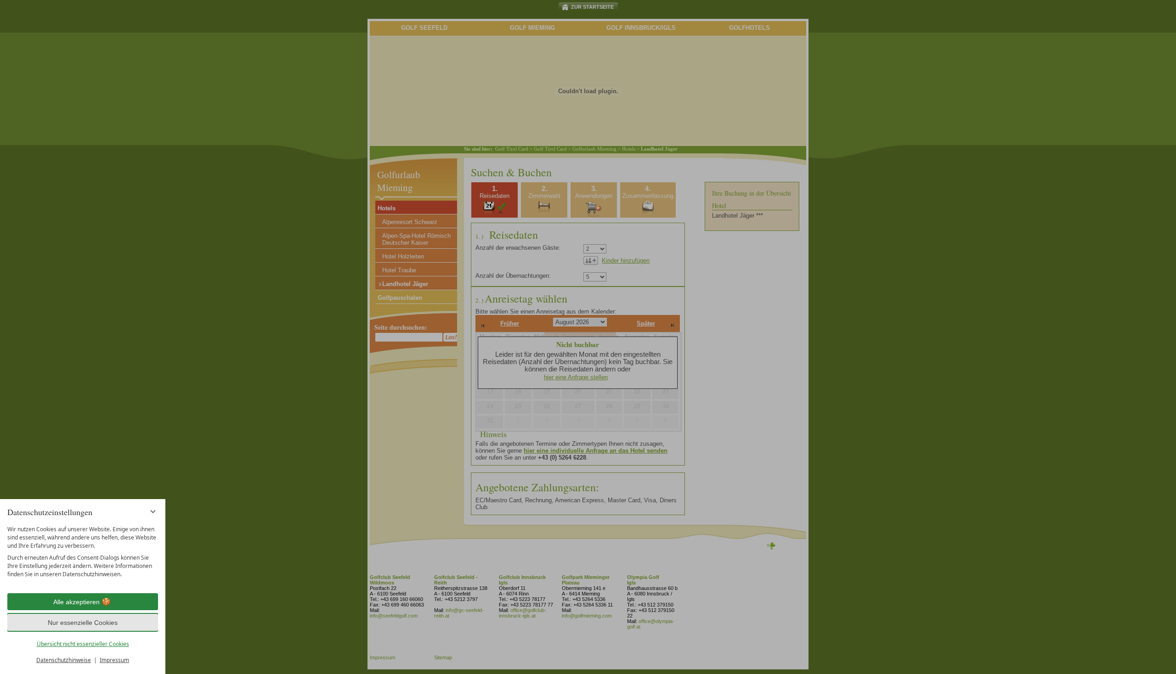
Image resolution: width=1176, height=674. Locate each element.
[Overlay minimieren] (153, 511)
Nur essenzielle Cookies (83, 622)
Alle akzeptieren (76, 602)
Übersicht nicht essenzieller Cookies (83, 644)
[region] (82, 552)
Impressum (114, 660)
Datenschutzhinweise (63, 660)
